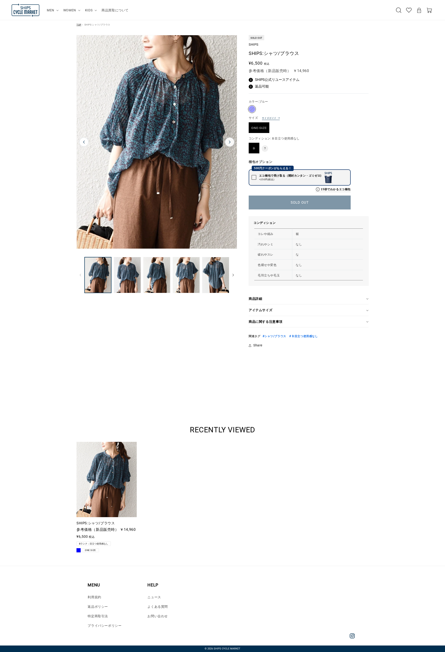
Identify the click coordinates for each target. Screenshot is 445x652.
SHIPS (253, 44)
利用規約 (94, 597)
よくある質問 (157, 606)
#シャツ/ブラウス (274, 336)
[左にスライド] (80, 275)
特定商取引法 (98, 616)
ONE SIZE (260, 129)
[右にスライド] (233, 275)
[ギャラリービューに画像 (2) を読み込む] (127, 275)
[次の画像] (229, 142)
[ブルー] (252, 109)
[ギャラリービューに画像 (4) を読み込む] (186, 275)
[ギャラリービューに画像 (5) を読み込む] (215, 275)
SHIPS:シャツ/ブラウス (95, 523)
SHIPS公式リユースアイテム (275, 80)
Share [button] (257, 345)
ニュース (154, 597)
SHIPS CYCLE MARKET (227, 648)
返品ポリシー (98, 606)
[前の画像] (84, 142)
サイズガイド (269, 118)
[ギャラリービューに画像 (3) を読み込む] (156, 275)
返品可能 (260, 86)
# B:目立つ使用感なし (303, 336)
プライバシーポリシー (104, 625)
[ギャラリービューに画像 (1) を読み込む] (97, 275)
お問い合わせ (157, 616)
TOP (78, 24)
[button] (52, 10)
